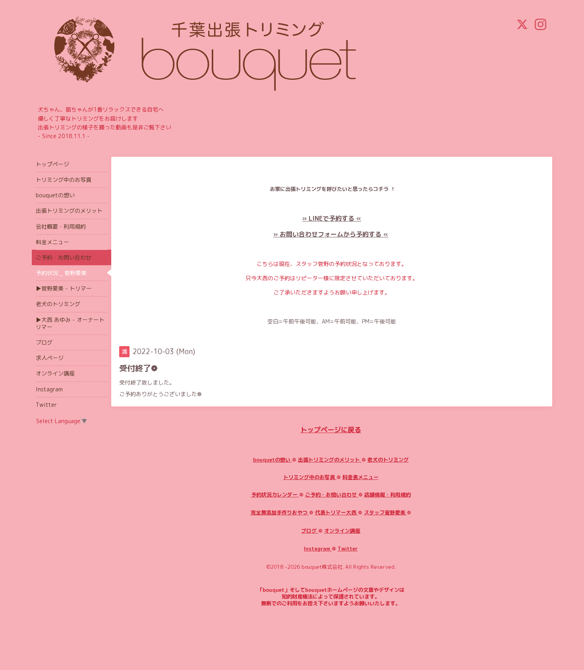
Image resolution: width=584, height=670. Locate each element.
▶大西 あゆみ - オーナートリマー (70, 323)
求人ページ (50, 358)
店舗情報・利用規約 (387, 494)
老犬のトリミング (388, 459)
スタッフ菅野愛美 (385, 512)
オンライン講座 (342, 530)
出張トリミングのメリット (330, 459)
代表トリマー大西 (336, 512)
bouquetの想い (272, 459)
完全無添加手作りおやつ (280, 512)
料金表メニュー (360, 477)
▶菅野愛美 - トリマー (64, 288)
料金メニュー (52, 242)
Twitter (348, 548)
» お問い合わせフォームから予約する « (330, 234)
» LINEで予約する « (331, 218)
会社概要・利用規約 (61, 226)
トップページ (52, 164)
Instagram (318, 548)
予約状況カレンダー (275, 494)
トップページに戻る (330, 430)
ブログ (309, 530)
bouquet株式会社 (322, 566)
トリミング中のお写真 (309, 477)
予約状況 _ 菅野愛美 (61, 273)
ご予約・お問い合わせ (331, 494)
